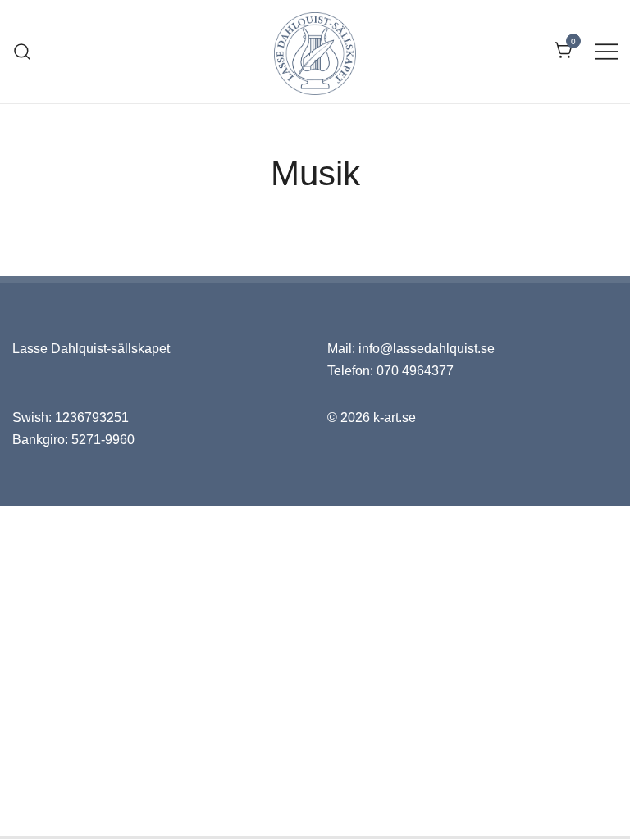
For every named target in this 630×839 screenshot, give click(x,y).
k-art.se (394, 417)
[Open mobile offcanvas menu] (606, 51)
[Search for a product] (22, 51)
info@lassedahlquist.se (426, 349)
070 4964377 (415, 371)
